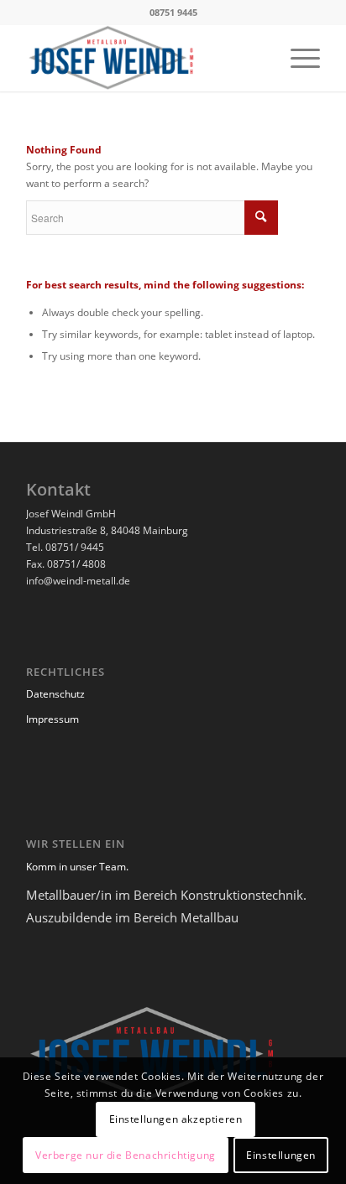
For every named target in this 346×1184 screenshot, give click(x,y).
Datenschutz (55, 694)
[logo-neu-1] (143, 57)
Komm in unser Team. (77, 866)
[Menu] (297, 57)
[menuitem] (297, 57)
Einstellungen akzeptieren (176, 1119)
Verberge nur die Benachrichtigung (125, 1155)
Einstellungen (281, 1155)
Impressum (52, 719)
